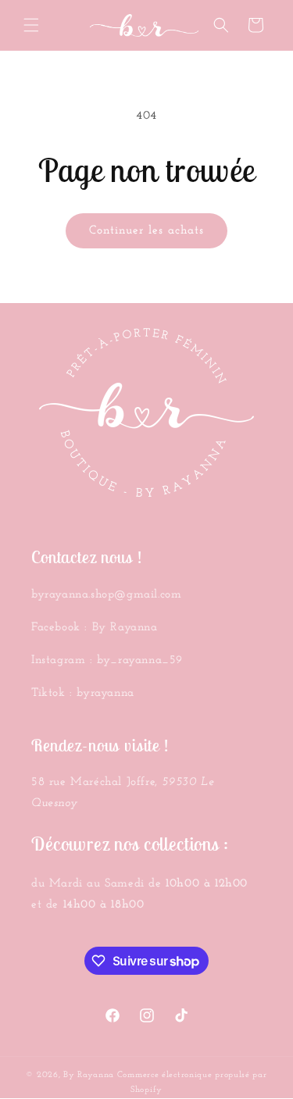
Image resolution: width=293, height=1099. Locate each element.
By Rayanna (88, 1075)
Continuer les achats (146, 231)
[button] (31, 25)
